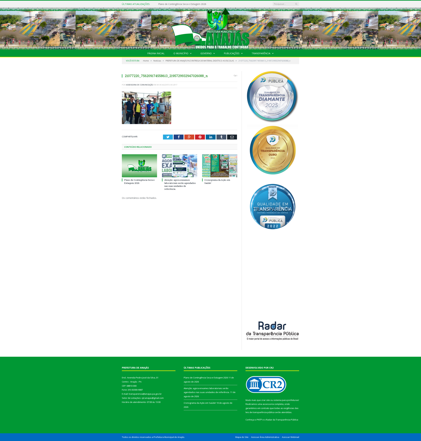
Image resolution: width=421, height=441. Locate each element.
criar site (265, 400)
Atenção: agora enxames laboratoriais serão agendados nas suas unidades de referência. (196, 4)
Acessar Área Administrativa (265, 437)
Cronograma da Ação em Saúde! (200, 402)
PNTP (259, 419)
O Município (180, 53)
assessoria (268, 404)
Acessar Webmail (290, 437)
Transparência (261, 53)
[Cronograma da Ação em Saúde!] (219, 165)
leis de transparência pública (260, 412)
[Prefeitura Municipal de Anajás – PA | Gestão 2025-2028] (210, 28)
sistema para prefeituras (285, 400)
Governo (206, 53)
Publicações (231, 53)
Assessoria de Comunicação (139, 84)
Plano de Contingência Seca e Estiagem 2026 (139, 181)
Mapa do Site (241, 437)
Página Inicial (156, 53)
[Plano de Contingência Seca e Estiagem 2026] (139, 165)
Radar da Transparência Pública (282, 419)
